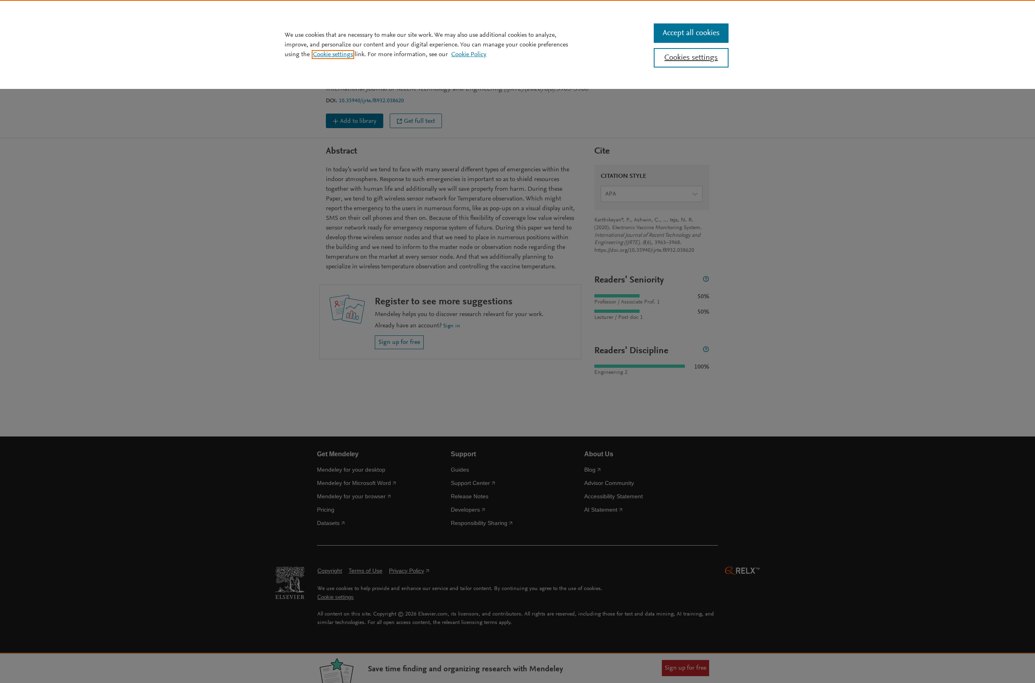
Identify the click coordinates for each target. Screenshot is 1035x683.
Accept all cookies (691, 33)
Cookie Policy (468, 54)
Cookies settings (691, 58)
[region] (517, 44)
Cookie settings (333, 54)
